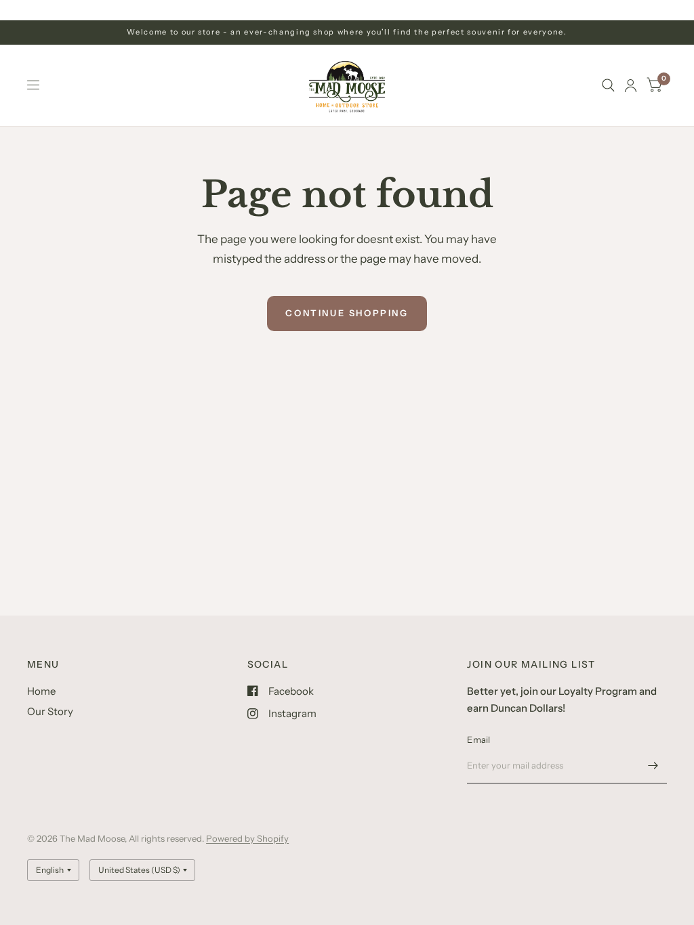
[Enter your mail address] (653, 765)
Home (41, 691)
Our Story (50, 711)
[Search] (608, 85)
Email (478, 739)
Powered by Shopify (247, 838)
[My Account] (630, 85)
